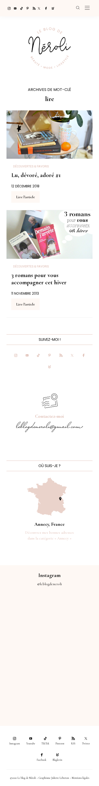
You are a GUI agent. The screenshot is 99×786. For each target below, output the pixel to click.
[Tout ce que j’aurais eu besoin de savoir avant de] (25, 694)
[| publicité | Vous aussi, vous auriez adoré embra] (74, 667)
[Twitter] (38, 8)
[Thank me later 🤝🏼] (74, 694)
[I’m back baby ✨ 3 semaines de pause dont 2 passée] (25, 639)
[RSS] (32, 8)
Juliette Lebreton (60, 778)
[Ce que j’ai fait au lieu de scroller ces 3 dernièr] (25, 611)
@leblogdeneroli (49, 584)
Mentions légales (80, 778)
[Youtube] (13, 8)
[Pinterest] (26, 8)
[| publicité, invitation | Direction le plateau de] (74, 611)
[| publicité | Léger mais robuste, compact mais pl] (25, 667)
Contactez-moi (49, 416)
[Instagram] (7, 8)
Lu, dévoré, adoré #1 (36, 175)
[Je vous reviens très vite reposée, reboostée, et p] (74, 639)
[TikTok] (20, 8)
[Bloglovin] (51, 8)
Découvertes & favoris (31, 166)
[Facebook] (45, 8)
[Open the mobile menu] (87, 8)
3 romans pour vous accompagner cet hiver (39, 279)
